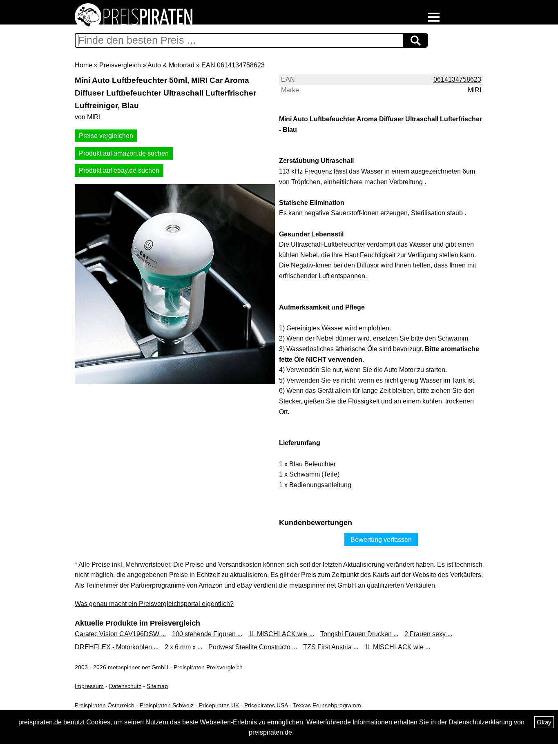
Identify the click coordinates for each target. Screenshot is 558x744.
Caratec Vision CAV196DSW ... (120, 633)
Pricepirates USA (266, 705)
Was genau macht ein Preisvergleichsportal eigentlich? (154, 603)
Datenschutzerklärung (480, 722)
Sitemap (157, 686)
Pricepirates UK (219, 705)
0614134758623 (457, 79)
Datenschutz (125, 686)
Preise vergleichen (106, 135)
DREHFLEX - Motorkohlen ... (116, 647)
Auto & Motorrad (170, 65)
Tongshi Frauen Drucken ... (359, 633)
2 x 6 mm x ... (183, 647)
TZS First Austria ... (330, 647)
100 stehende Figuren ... (207, 633)
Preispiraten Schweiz (167, 705)
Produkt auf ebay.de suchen (119, 170)
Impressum (89, 686)
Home (83, 65)
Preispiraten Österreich (104, 705)
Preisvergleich (120, 65)
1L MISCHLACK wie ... (281, 633)
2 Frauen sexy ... (428, 633)
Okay (544, 722)
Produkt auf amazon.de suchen (124, 153)
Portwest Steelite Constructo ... (252, 647)
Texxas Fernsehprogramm (327, 705)
